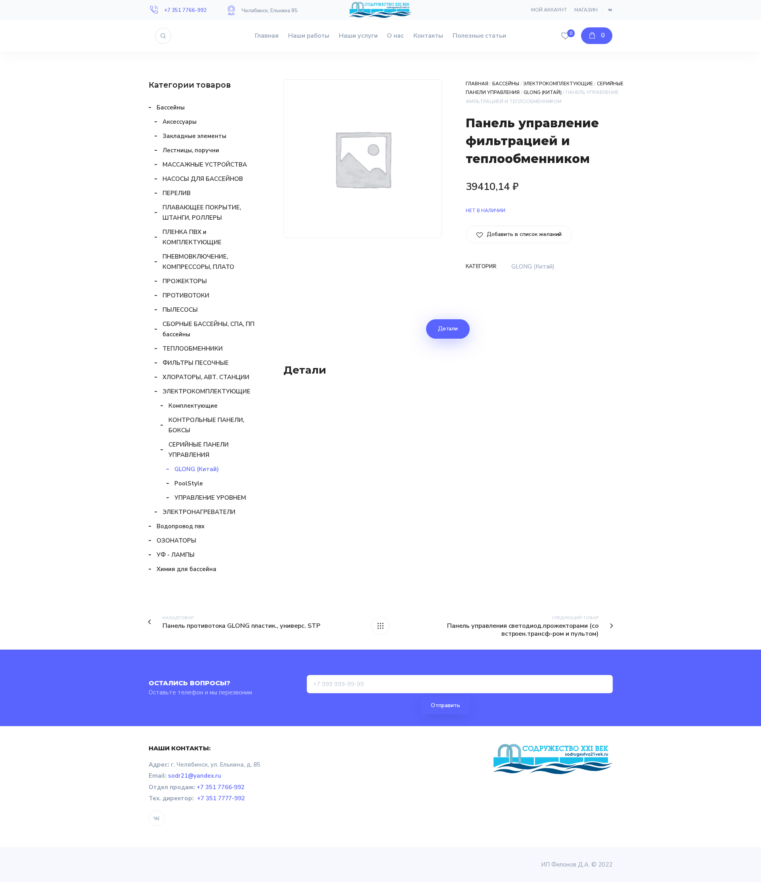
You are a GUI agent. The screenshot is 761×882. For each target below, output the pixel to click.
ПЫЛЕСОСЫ (180, 310)
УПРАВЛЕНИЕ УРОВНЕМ (210, 498)
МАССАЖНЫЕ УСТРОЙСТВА (205, 165)
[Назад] (380, 626)
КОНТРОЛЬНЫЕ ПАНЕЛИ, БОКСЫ (206, 425)
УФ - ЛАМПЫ (176, 555)
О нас (395, 35)
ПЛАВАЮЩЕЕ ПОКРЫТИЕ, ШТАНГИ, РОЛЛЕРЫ (202, 212)
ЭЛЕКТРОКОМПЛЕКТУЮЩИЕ (558, 84)
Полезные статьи (479, 35)
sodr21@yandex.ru (194, 776)
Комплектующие (193, 406)
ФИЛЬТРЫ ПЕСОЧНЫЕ (196, 363)
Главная (267, 35)
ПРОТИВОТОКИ (186, 295)
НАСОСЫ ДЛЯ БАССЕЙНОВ (203, 179)
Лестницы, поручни (191, 150)
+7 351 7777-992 (221, 798)
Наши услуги (358, 35)
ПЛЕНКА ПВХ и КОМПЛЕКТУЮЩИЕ (192, 237)
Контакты (428, 35)
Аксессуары (180, 122)
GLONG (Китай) (543, 92)
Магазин (586, 10)
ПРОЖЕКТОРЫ (185, 281)
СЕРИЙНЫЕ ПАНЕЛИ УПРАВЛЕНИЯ (198, 450)
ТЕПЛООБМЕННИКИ (193, 349)
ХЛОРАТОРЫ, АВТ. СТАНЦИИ (206, 377)
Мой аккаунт (549, 10)
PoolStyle (188, 483)
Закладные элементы (194, 136)
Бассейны (505, 84)
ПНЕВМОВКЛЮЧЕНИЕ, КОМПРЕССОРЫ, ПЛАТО (198, 262)
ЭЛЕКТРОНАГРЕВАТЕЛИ (199, 512)
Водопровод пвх (181, 526)
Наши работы (308, 35)
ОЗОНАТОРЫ (176, 541)
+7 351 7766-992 (185, 10)
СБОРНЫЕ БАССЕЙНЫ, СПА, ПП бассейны (208, 329)
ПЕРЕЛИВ (177, 193)
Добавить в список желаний (523, 234)
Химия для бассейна (186, 569)
